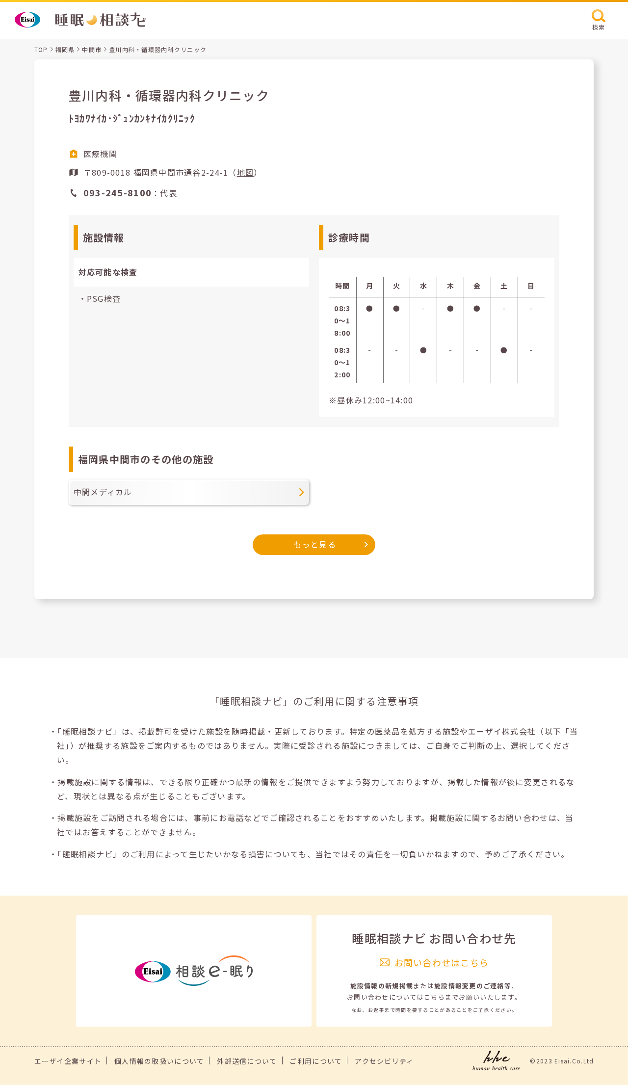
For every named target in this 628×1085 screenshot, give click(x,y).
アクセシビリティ (384, 1061)
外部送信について (247, 1061)
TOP (41, 49)
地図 (245, 172)
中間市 (92, 49)
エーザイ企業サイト (68, 1061)
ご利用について (315, 1061)
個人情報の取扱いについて (159, 1061)
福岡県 (65, 49)
